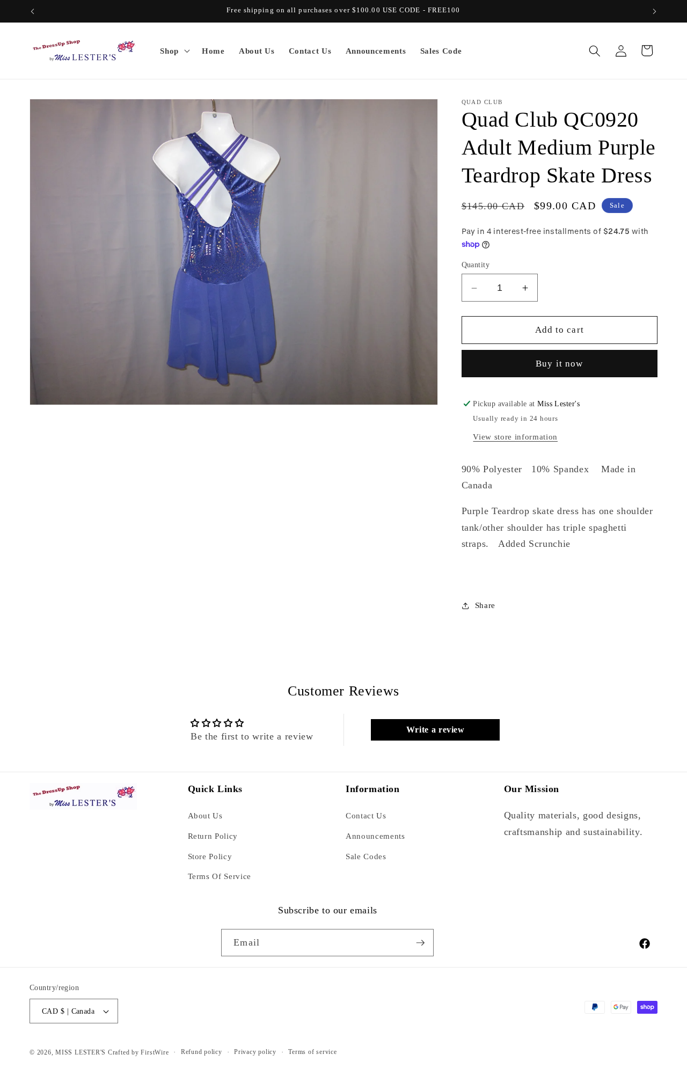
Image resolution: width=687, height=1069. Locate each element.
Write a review (435, 729)
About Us (205, 815)
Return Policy (213, 835)
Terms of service (312, 1052)
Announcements (375, 835)
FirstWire (154, 1052)
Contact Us (366, 815)
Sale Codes (366, 856)
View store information (515, 436)
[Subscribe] (420, 943)
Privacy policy (255, 1052)
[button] (174, 51)
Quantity (476, 265)
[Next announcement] (655, 11)
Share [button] (485, 605)
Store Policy (210, 856)
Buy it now (559, 364)
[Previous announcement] (33, 11)
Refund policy (201, 1052)
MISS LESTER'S (81, 1052)
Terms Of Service (220, 876)
